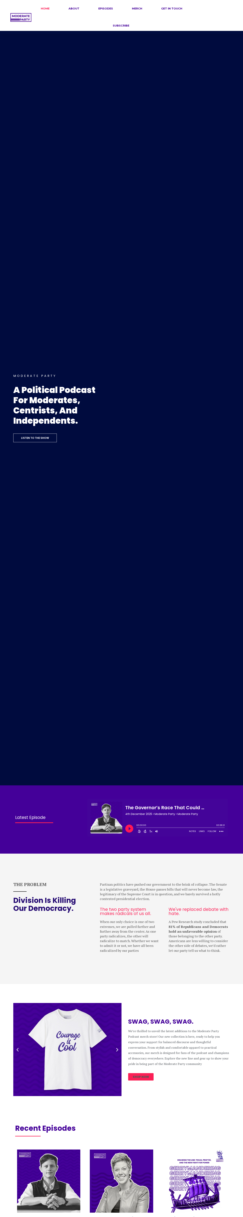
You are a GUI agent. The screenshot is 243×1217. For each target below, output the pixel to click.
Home (45, 8)
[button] (17, 1049)
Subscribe (121, 25)
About (74, 8)
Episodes (105, 8)
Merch (137, 8)
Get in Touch (171, 8)
